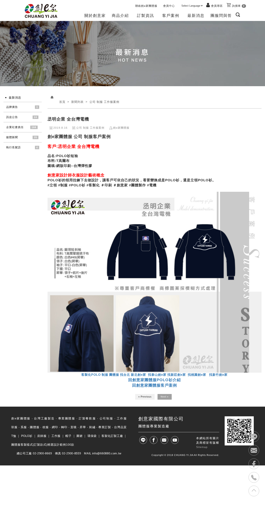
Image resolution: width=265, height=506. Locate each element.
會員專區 (217, 5)
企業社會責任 (15, 127)
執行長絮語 (13, 147)
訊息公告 (12, 117)
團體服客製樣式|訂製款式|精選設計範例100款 (42, 444)
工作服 (56, 435)
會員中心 (169, 5)
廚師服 (41, 435)
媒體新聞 (12, 137)
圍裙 (79, 435)
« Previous (145, 396)
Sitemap (202, 447)
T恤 (13, 435)
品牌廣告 (12, 106)
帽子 (68, 435)
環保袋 (92, 435)
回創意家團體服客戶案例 (154, 385)
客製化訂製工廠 (112, 435)
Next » (165, 396)
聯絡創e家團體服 (146, 5)
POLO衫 (26, 435)
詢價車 (238, 5)
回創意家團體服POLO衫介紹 (154, 380)
